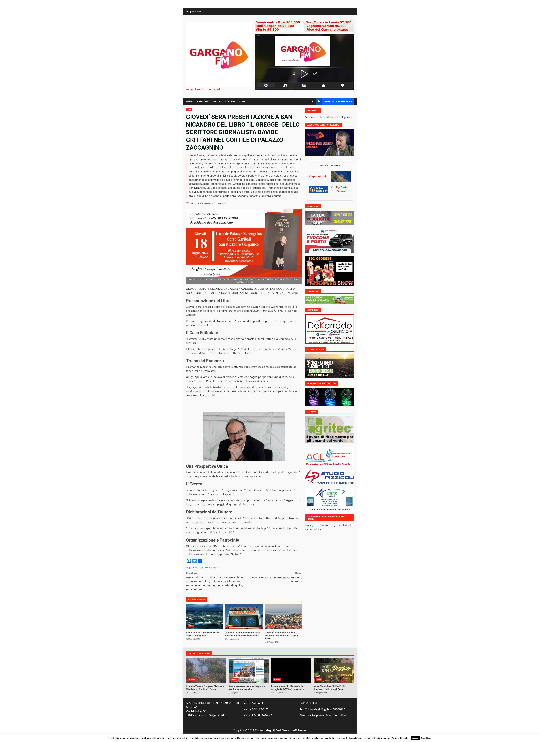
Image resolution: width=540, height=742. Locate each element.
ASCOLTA (217, 101)
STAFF (242, 101)
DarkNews (282, 730)
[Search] (312, 101)
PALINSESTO (203, 101)
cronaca (192, 680)
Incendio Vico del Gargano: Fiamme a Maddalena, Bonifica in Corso (206, 670)
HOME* (189, 101)
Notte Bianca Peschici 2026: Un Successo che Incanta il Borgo (334, 670)
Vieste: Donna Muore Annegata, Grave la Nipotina (276, 577)
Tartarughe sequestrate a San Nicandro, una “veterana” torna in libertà (283, 616)
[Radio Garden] (341, 176)
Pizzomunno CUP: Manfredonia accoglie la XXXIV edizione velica (291, 670)
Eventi (319, 680)
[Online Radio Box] (318, 189)
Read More (425, 738)
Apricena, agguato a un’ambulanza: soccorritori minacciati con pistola (243, 616)
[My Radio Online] (341, 189)
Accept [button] (415, 738)
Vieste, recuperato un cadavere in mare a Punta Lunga (204, 616)
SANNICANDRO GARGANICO (205, 568)
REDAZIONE (195, 204)
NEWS (189, 110)
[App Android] (318, 176)
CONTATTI (230, 101)
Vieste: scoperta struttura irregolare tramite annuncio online (249, 670)
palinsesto (331, 117)
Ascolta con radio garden (338, 101)
